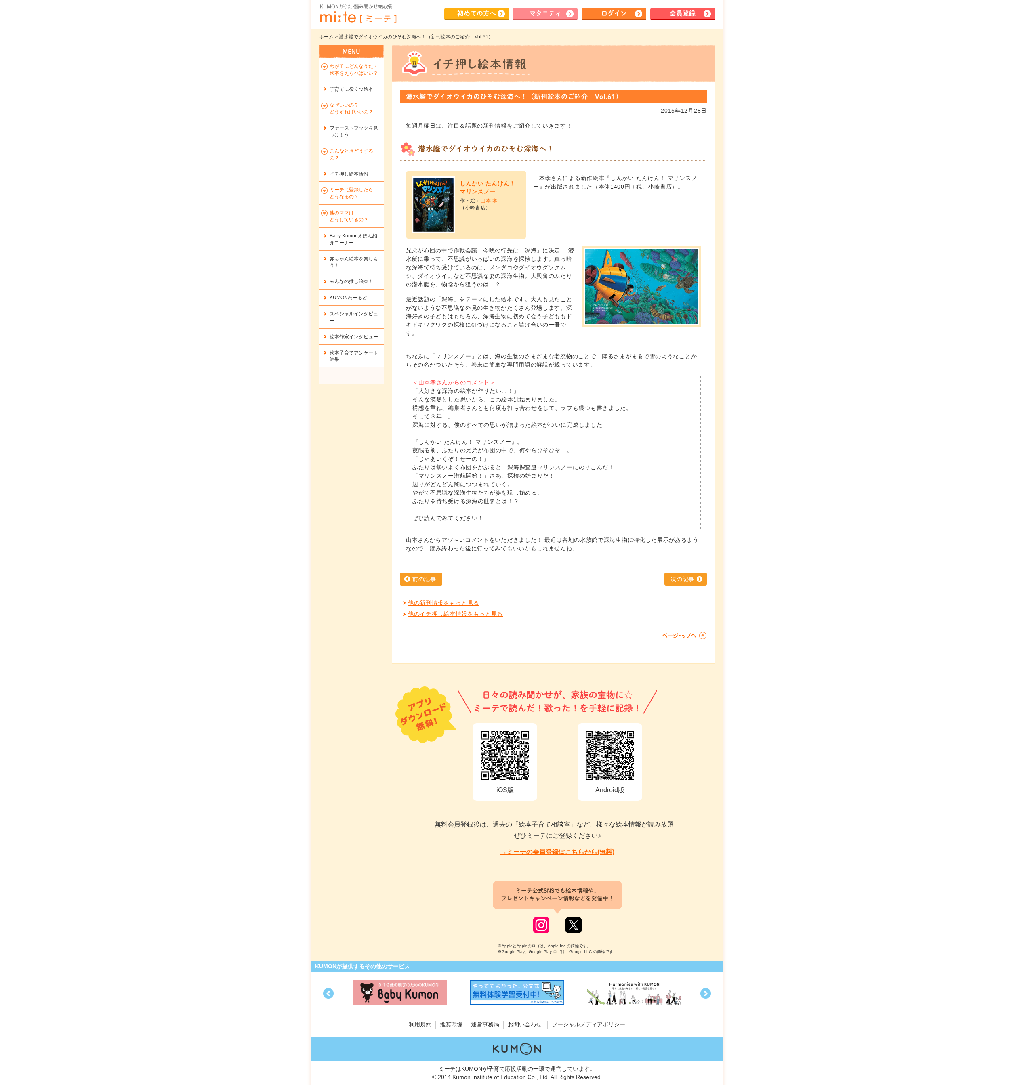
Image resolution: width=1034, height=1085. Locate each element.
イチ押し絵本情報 (349, 174)
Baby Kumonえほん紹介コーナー (353, 239)
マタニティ (545, 13)
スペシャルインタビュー (354, 317)
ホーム (326, 37)
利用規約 (420, 1024)
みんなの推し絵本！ (351, 281)
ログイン (614, 13)
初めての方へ (476, 13)
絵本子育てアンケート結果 (354, 356)
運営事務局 (485, 1024)
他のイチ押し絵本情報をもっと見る (455, 614)
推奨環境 (451, 1024)
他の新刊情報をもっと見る (443, 603)
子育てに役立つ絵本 (351, 89)
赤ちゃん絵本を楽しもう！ (354, 262)
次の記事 (682, 579)
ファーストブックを (354, 131)
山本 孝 (489, 201)
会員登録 (683, 13)
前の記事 (424, 579)
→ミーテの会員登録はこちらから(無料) (557, 851)
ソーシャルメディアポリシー (588, 1024)
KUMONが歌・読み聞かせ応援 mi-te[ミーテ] (358, 13)
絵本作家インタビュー (354, 337)
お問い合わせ (525, 1024)
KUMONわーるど (348, 297)
